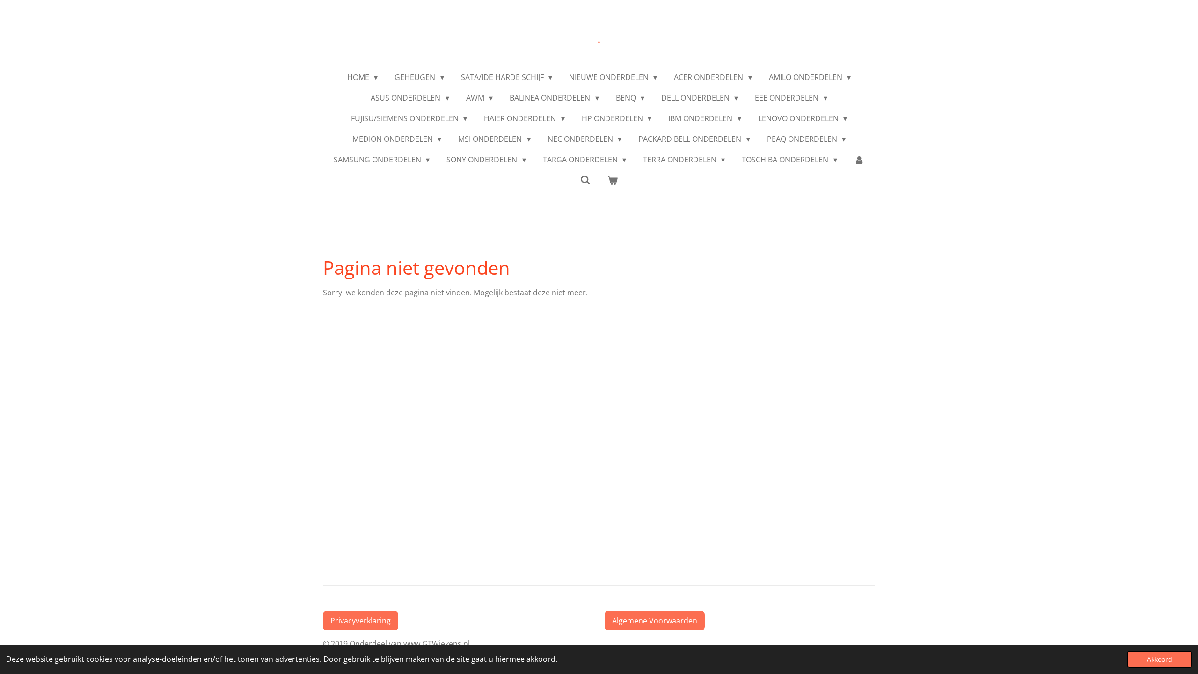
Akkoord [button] (1159, 659)
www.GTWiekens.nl (438, 643)
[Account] (859, 160)
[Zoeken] (585, 179)
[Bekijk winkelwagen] (612, 180)
